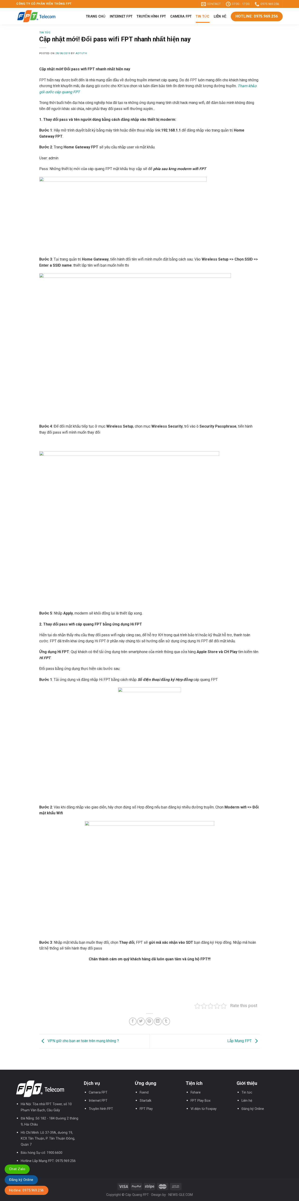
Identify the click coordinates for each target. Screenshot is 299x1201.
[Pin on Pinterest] (149, 1021)
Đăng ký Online (253, 1109)
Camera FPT (181, 16)
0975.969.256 (66, 1161)
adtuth (81, 53)
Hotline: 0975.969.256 (26, 1190)
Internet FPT (121, 16)
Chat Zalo (17, 1169)
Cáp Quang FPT (137, 1195)
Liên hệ (220, 16)
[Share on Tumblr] (166, 1021)
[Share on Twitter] (141, 1021)
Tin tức (247, 1092)
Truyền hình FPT (151, 16)
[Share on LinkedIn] (158, 1021)
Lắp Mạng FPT (240, 1041)
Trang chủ (96, 16)
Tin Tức (202, 16)
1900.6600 (54, 1153)
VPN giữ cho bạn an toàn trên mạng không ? (83, 1041)
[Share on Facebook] (133, 1021)
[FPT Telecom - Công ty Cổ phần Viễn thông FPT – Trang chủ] (36, 16)
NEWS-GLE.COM (180, 1195)
